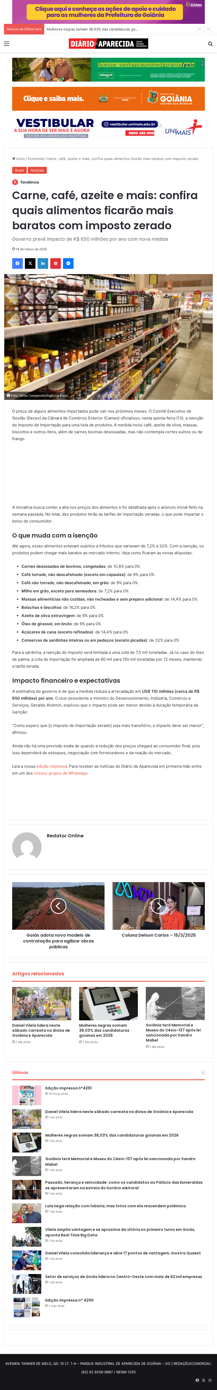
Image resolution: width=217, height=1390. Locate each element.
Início (20, 159)
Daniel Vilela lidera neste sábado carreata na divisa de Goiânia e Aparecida (41, 1030)
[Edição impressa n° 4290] (26, 1307)
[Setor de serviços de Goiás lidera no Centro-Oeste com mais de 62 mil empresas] (26, 1284)
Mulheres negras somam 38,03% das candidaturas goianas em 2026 (103, 29)
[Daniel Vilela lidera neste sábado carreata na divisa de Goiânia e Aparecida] (41, 1003)
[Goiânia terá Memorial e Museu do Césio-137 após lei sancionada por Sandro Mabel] (175, 1003)
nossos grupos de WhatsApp (61, 773)
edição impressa (51, 766)
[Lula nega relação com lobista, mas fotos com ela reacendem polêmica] (26, 1213)
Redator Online (65, 835)
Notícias (37, 170)
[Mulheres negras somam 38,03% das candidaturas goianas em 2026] (108, 1003)
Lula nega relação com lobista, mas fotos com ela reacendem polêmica (115, 1206)
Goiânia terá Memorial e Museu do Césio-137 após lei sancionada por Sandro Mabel (173, 1032)
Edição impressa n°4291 (68, 1088)
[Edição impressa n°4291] (26, 1095)
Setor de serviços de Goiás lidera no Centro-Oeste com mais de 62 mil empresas (123, 1276)
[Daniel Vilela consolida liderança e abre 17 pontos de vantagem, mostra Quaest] (26, 1260)
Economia (36, 159)
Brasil (19, 170)
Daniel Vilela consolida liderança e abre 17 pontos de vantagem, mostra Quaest (123, 1253)
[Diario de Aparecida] (108, 43)
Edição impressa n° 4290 (69, 1300)
